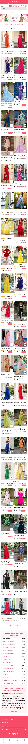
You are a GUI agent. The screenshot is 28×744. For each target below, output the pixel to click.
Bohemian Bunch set (18, 563)
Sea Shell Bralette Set (18, 322)
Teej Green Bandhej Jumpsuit (7, 481)
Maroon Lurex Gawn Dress (19, 348)
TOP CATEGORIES (7, 719)
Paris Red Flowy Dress (5, 561)
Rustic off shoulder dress (6, 50)
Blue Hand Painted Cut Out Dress (20, 211)
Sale (24, 742)
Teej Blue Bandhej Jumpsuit (7, 75)
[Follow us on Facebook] (9, 734)
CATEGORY (10, 742)
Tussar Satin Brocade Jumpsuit (5, 374)
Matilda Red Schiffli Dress (6, 185)
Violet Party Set (17, 101)
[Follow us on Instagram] (15, 734)
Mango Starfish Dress (19, 264)
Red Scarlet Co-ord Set (6, 267)
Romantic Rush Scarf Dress (20, 50)
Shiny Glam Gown (5, 129)
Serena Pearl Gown (5, 617)
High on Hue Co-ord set (19, 376)
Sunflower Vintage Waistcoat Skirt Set (20, 591)
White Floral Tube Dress (6, 507)
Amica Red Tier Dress (18, 239)
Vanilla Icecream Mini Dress (7, 157)
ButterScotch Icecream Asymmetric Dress (19, 481)
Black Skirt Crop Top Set (19, 535)
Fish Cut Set (16, 183)
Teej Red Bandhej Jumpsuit (20, 402)
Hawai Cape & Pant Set (6, 430)
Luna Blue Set (17, 617)
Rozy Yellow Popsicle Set (6, 236)
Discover (5, 723)
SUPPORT (5, 726)
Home (4, 742)
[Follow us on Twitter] (12, 734)
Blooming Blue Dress (18, 292)
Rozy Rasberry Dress (5, 348)
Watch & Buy (17, 742)
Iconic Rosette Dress (18, 456)
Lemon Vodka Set (4, 211)
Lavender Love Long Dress (19, 155)
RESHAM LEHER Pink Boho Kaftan (19, 507)
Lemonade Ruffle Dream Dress (6, 295)
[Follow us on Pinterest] (18, 734)
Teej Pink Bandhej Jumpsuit (7, 320)
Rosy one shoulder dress (19, 75)
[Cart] (23, 6)
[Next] (17, 626)
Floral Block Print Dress (19, 129)
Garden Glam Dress (5, 533)
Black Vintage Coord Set (6, 591)
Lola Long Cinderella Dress (6, 103)
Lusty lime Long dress (19, 428)
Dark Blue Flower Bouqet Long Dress (7, 402)
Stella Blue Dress (4, 456)
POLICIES (5, 729)
